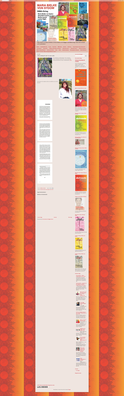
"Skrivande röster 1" (65, 48)
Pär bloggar (78, 370)
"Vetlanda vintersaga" (82, 48)
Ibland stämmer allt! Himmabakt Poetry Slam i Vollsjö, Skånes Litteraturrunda (83, 294)
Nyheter (38, 46)
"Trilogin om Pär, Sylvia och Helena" (55, 48)
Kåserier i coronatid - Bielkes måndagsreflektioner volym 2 (46, 51)
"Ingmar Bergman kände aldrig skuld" (79, 46)
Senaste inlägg (40, 217)
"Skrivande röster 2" (74, 48)
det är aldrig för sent (48, 189)
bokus (71, 60)
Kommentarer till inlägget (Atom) (48, 219)
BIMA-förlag (60, 46)
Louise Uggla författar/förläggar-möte (83, 303)
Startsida (55, 217)
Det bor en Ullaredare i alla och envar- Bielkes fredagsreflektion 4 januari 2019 (81, 313)
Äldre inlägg (70, 217)
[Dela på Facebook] (52, 188)
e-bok (52, 189)
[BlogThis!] (50, 188)
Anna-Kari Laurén (42, 189)
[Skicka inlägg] (47, 188)
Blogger (69, 389)
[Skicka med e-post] (49, 188)
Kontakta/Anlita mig (44, 46)
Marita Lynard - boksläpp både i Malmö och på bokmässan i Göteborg (82, 349)
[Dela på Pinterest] (53, 188)
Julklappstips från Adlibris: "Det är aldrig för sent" (82, 329)
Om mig (50, 46)
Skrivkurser (69, 46)
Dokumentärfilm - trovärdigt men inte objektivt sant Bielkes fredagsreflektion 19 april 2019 (81, 284)
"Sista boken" (45, 48)
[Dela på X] (51, 188)
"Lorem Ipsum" (39, 48)
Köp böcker (54, 46)
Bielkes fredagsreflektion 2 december (83, 359)
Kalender (64, 46)
